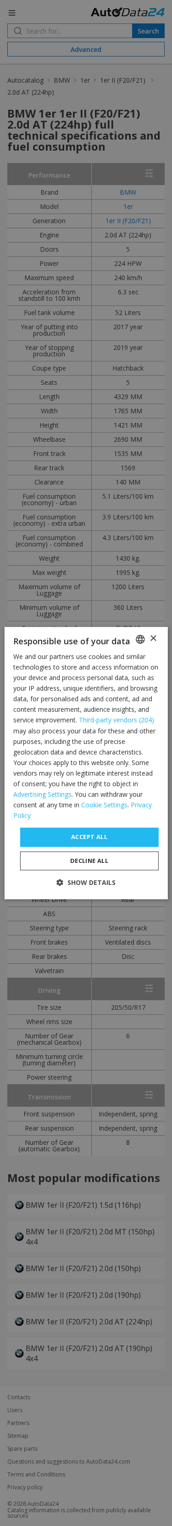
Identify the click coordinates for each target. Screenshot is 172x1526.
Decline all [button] (89, 860)
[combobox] (140, 639)
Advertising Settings (42, 794)
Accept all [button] (89, 837)
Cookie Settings (104, 804)
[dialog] (85, 763)
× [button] (153, 638)
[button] (86, 882)
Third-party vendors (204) (116, 720)
